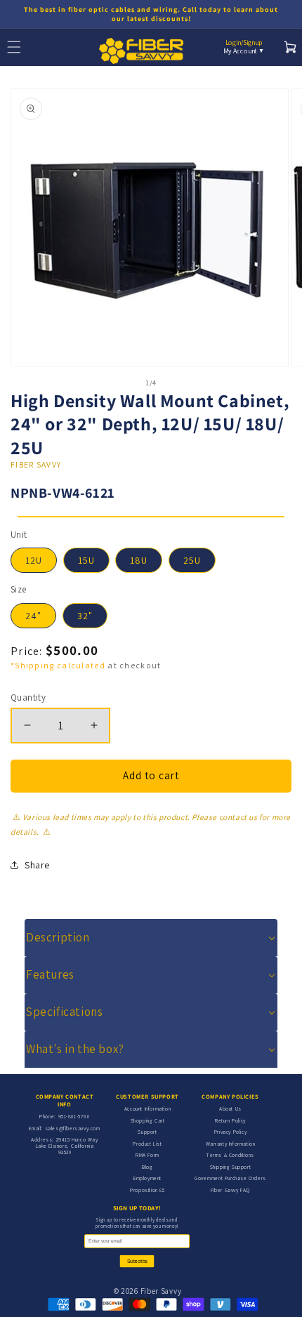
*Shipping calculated (58, 665)
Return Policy (230, 1120)
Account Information (147, 1108)
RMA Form (147, 1154)
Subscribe (137, 1261)
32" (85, 615)
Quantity (28, 697)
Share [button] (37, 865)
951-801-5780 (74, 1116)
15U (86, 560)
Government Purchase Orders (230, 1178)
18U (138, 560)
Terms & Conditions (230, 1154)
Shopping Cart (148, 1120)
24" (33, 615)
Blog (147, 1166)
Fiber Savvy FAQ (230, 1189)
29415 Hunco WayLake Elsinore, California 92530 (67, 1146)
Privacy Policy (230, 1131)
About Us (230, 1108)
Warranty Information (231, 1143)
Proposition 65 (147, 1189)
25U (192, 560)
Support (147, 1131)
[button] (151, 937)
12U (33, 560)
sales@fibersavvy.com (72, 1128)
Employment (147, 1178)
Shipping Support (230, 1166)
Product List (147, 1143)
